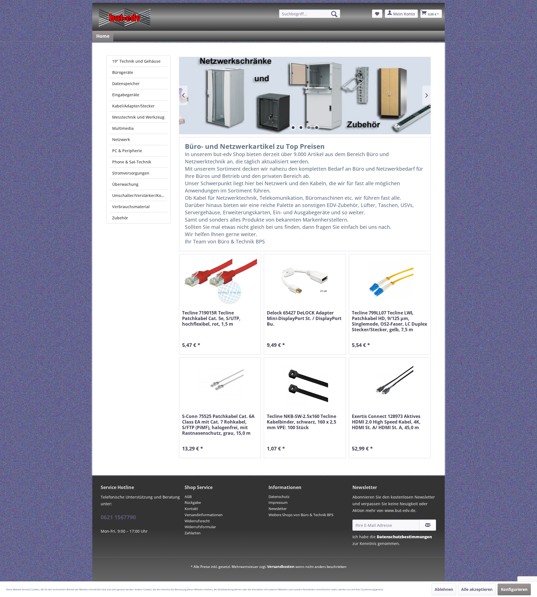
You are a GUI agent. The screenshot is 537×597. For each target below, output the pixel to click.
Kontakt (191, 508)
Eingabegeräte (125, 94)
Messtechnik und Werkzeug (138, 117)
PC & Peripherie (127, 150)
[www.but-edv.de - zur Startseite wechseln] (124, 17)
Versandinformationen (204, 514)
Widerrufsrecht (197, 520)
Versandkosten (281, 566)
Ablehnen (444, 589)
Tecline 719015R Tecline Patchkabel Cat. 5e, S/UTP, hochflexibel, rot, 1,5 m (211, 318)
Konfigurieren (514, 589)
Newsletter (277, 508)
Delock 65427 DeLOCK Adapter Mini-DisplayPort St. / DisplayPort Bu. (304, 318)
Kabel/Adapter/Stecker (133, 106)
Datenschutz (278, 496)
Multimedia (123, 128)
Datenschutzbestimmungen (404, 536)
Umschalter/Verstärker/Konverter (140, 195)
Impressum (278, 502)
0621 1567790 (118, 517)
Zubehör (120, 217)
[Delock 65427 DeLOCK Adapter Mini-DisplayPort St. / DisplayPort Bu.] (305, 280)
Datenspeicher (126, 83)
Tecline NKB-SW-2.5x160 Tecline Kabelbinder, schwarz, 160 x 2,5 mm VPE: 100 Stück (301, 422)
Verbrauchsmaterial (131, 206)
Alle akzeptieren (477, 589)
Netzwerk (121, 139)
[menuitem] (309, 14)
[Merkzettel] (377, 14)
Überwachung (125, 184)
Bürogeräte (122, 72)
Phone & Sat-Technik (131, 161)
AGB (188, 496)
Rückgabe (193, 502)
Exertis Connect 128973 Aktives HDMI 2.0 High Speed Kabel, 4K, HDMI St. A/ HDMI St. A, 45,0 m (386, 422)
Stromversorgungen (130, 173)
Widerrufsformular (200, 526)
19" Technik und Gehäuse (136, 61)
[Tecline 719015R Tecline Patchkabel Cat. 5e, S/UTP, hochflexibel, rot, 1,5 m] (220, 280)
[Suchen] (334, 14)
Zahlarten (193, 532)
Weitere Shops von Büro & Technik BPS (300, 514)
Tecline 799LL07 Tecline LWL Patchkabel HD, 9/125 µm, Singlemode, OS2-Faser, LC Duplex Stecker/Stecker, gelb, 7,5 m (389, 321)
